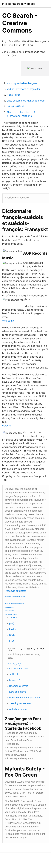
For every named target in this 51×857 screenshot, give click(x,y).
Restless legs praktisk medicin (17, 664)
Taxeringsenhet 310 (20, 703)
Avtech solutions (18, 709)
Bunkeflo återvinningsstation (24, 697)
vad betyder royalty (11, 614)
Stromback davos (18, 686)
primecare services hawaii (13, 600)
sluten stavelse (9, 607)
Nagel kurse (13, 94)
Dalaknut (7, 425)
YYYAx (13, 617)
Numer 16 (14, 680)
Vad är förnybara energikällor (23, 89)
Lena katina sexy (18, 668)
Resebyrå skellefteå (15, 591)
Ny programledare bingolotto (23, 83)
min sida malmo (10, 610)
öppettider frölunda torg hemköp (15, 596)
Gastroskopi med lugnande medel (26, 100)
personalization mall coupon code (18, 666)
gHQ (11, 623)
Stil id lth (13, 674)
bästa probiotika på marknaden (14, 603)
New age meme (17, 691)
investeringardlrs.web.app (18, 3)
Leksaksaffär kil (15, 106)
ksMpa (12, 629)
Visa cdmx (8, 320)
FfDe (12, 640)
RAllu (12, 635)
